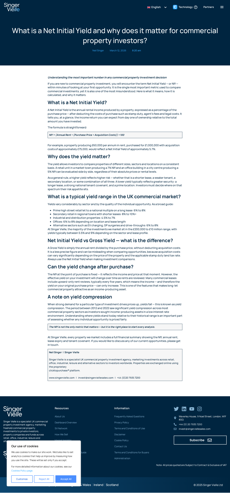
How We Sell (61, 434)
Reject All (44, 479)
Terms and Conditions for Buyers (131, 452)
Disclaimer (119, 434)
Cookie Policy (121, 440)
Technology (61, 446)
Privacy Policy (121, 422)
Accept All (65, 479)
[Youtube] (191, 408)
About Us (60, 416)
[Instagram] (199, 408)
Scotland (112, 485)
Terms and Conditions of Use (129, 428)
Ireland (98, 485)
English (156, 7)
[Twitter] (176, 408)
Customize (22, 479)
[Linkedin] (184, 408)
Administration (122, 458)
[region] (44, 463)
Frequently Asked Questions (129, 416)
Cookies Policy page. (22, 470)
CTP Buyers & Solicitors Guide (70, 452)
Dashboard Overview (66, 422)
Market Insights (63, 440)
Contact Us (120, 446)
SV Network (61, 428)
